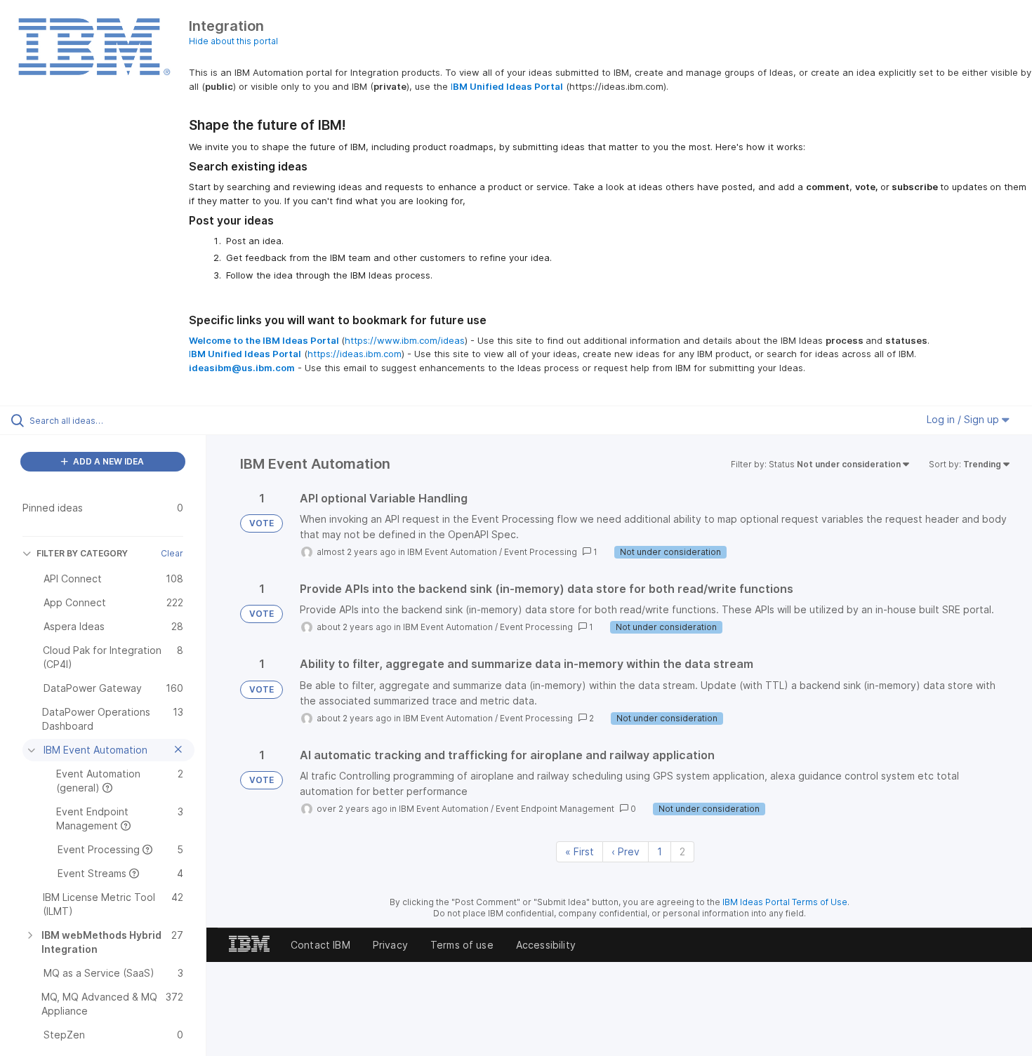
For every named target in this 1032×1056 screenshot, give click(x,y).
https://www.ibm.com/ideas (405, 340)
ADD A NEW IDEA (107, 461)
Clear (172, 553)
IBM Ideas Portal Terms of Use (784, 902)
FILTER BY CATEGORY (82, 553)
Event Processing (540, 552)
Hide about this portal (233, 41)
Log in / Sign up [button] (964, 419)
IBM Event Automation (452, 552)
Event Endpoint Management (555, 808)
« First (579, 851)
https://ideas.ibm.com (354, 353)
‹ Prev (625, 851)
